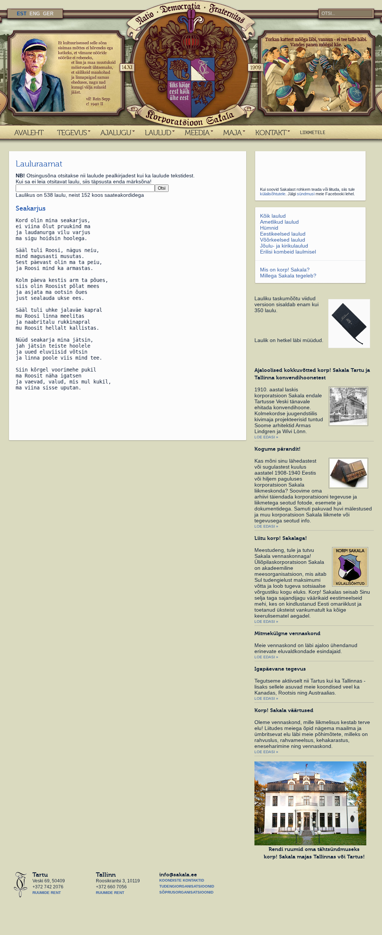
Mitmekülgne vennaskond (287, 633)
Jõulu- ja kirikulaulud (284, 246)
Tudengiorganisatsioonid (186, 886)
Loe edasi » (266, 437)
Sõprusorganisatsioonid (186, 892)
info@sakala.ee (178, 874)
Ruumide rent (46, 893)
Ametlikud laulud (279, 222)
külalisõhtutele (272, 194)
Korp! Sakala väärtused (283, 710)
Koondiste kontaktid (181, 880)
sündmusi (305, 194)
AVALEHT (28, 132)
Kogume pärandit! (277, 449)
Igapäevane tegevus (280, 669)
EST (21, 13)
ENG (34, 13)
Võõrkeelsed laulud (282, 240)
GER (48, 13)
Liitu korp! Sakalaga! (280, 538)
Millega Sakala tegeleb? (288, 276)
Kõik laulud (273, 216)
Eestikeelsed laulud (283, 234)
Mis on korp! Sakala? (285, 270)
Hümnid (269, 228)
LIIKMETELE (312, 132)
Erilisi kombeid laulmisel (288, 252)
